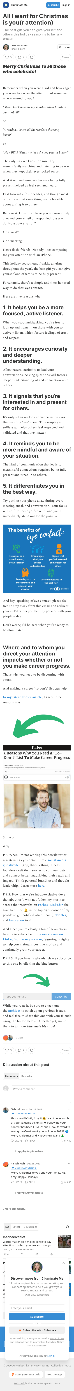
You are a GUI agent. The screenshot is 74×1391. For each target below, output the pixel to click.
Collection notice (61, 1365)
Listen (66, 47)
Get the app (54, 1374)
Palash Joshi (18, 1163)
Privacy (35, 1365)
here (41, 885)
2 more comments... (14, 1208)
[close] (63, 1263)
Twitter (60, 915)
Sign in (66, 5)
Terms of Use (57, 1338)
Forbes (43, 904)
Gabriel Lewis (19, 1109)
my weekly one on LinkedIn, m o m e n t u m (33, 937)
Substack (19, 1383)
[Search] (67, 1227)
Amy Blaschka (19, 45)
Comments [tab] (11, 1076)
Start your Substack (27, 1374)
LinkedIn (56, 904)
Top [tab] (7, 1227)
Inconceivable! (14, 1237)
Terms (45, 1365)
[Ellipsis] (69, 1109)
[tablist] (18, 1076)
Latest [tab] (16, 1227)
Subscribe (53, 5)
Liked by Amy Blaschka (25, 1113)
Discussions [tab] (30, 1227)
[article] (37, 1245)
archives (14, 1010)
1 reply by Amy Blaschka (29, 1151)
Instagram (16, 920)
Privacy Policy (39, 1345)
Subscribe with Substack (39, 1330)
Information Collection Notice (48, 1342)
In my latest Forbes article (22, 697)
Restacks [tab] (26, 1076)
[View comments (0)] (22, 1254)
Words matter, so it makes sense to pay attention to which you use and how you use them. (28, 1243)
